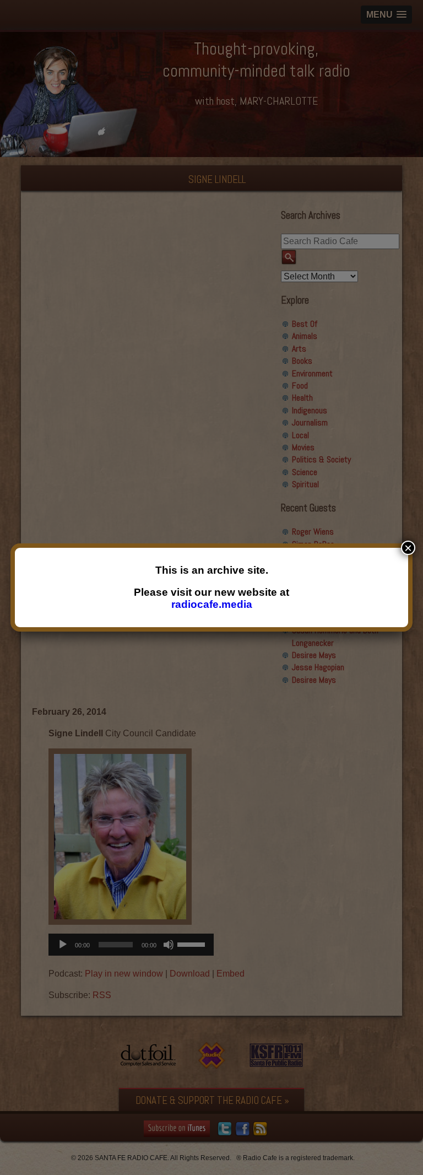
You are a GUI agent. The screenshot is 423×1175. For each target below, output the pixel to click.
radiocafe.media (211, 604)
